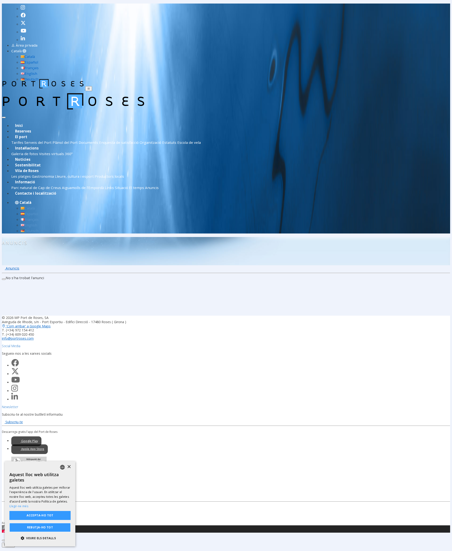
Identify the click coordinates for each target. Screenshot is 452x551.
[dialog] (40, 503)
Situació (121, 187)
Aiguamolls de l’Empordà (83, 187)
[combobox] (62, 467)
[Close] (4, 117)
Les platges (21, 176)
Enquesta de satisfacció (119, 142)
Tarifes (17, 142)
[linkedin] (24, 37)
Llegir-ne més (18, 506)
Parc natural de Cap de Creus (36, 187)
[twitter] (24, 22)
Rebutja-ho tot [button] (40, 527)
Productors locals (109, 176)
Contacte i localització (35, 193)
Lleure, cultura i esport (74, 176)
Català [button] (17, 50)
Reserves (23, 131)
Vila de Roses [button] (27, 170)
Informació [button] (25, 182)
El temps (136, 187)
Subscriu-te (13, 422)
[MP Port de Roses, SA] (43, 88)
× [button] (69, 467)
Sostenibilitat (28, 165)
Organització (150, 142)
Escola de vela (189, 142)
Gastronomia (43, 176)
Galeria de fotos (24, 153)
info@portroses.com (18, 338)
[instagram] (24, 6)
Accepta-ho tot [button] (40, 515)
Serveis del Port (38, 142)
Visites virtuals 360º (56, 153)
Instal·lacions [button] (27, 148)
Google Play (29, 441)
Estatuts (169, 142)
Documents (88, 142)
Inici (19, 125)
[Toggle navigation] (88, 88)
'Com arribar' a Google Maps (28, 326)
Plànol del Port (65, 142)
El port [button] (21, 136)
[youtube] (24, 30)
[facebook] (24, 14)
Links (109, 187)
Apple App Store (32, 449)
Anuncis (152, 187)
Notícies (22, 159)
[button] (40, 538)
